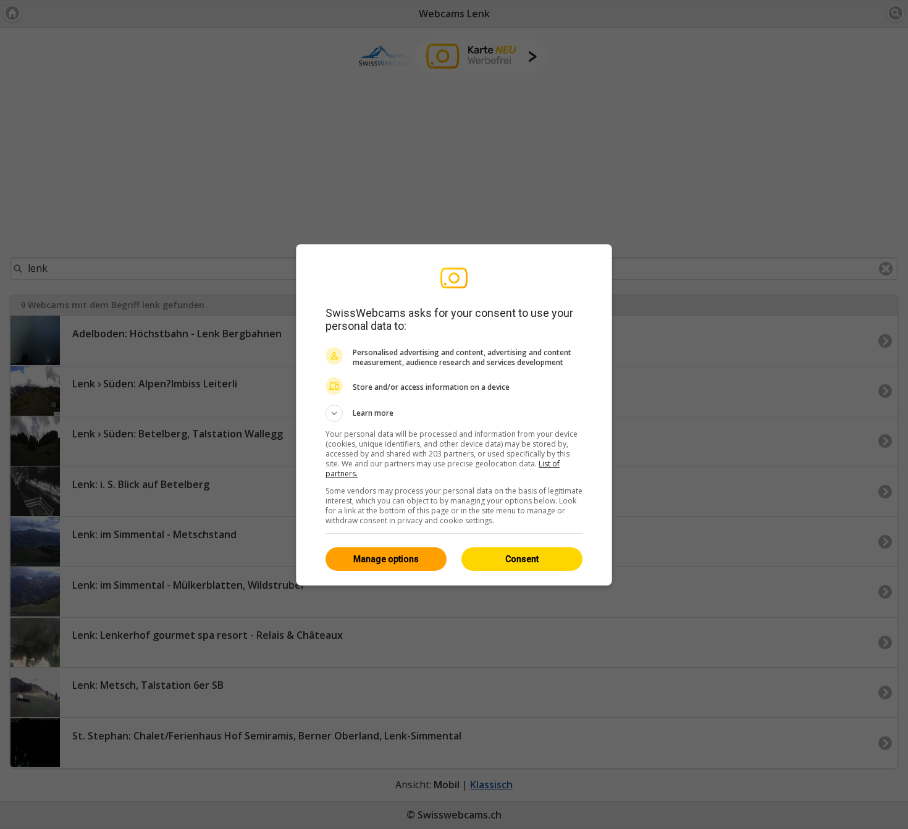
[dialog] (454, 415)
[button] (454, 413)
